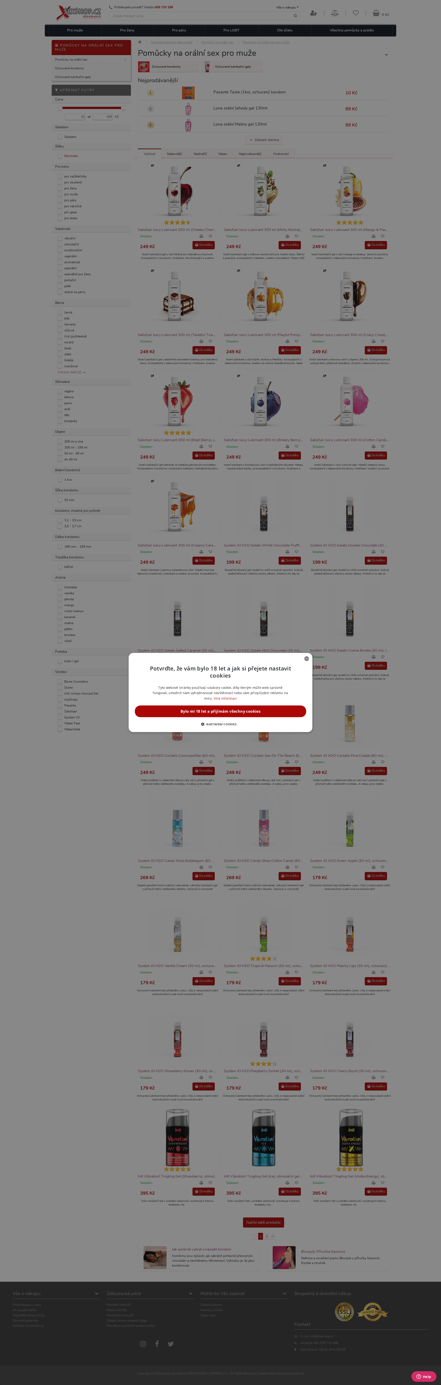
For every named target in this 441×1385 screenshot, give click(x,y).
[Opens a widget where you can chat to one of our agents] (423, 1377)
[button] (220, 724)
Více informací (225, 698)
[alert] (220, 692)
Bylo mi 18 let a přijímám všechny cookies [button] (220, 711)
